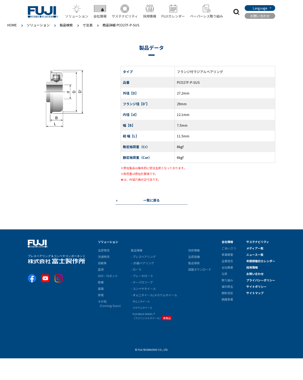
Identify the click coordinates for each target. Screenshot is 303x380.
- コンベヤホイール (143, 289)
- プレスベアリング (143, 257)
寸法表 (88, 24)
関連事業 (227, 299)
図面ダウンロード (199, 269)
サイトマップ (255, 293)
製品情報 (136, 250)
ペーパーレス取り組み (206, 16)
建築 (101, 289)
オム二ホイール (141, 301)
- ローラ (136, 269)
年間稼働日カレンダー (260, 261)
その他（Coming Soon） (110, 303)
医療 (101, 282)
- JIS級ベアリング (142, 263)
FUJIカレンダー (173, 16)
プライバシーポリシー (260, 280)
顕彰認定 (227, 293)
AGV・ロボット (108, 276)
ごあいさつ (229, 248)
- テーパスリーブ (142, 282)
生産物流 (103, 250)
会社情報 (227, 242)
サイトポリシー (256, 286)
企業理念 (227, 261)
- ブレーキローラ (142, 276)
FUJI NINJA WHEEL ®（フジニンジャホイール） (152, 316)
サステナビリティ (125, 16)
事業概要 (227, 255)
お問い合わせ (260, 15)
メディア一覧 (254, 248)
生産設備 (194, 257)
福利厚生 (227, 286)
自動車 (102, 263)
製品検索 (66, 24)
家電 (101, 295)
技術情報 (194, 250)
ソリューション (38, 24)
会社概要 (227, 267)
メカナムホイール (142, 307)
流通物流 (103, 257)
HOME (12, 24)
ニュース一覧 (254, 255)
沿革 (224, 274)
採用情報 (149, 16)
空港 (101, 269)
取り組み (227, 280)
